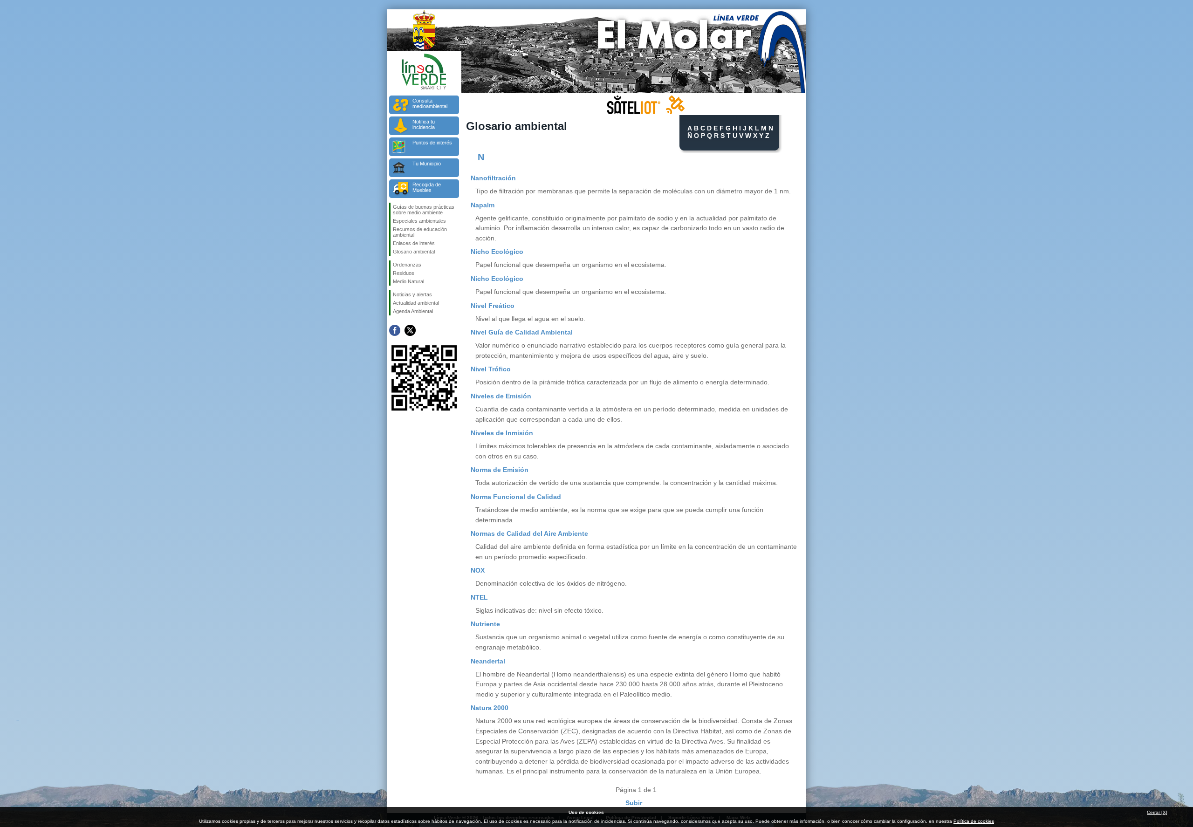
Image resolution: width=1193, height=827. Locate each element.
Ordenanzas (407, 264)
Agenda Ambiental (413, 311)
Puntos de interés (432, 142)
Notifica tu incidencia (423, 124)
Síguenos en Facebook (394, 330)
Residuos (403, 273)
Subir (633, 802)
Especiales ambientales (419, 221)
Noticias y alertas (412, 294)
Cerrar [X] (1157, 812)
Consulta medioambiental (429, 103)
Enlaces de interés (414, 243)
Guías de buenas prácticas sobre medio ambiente (423, 209)
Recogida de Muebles (426, 187)
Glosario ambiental (414, 251)
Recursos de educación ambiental (420, 232)
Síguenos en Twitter (410, 330)
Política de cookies (973, 821)
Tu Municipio (426, 163)
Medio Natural (408, 281)
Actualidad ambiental (416, 303)
